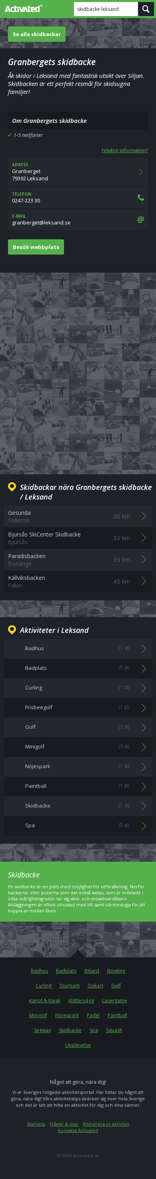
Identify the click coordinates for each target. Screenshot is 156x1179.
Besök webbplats (36, 247)
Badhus (39, 970)
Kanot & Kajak (44, 1000)
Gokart (95, 985)
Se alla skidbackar (37, 34)
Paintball (117, 1015)
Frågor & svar (64, 1124)
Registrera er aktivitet (106, 1124)
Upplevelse (78, 1045)
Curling (44, 985)
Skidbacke (70, 1030)
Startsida (36, 1124)
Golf (116, 985)
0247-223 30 (26, 197)
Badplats (66, 970)
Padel (93, 1015)
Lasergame (114, 1000)
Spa (94, 1030)
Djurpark (70, 985)
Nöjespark (67, 1015)
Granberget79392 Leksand (30, 172)
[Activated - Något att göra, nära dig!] (22, 8)
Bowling (116, 970)
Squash (114, 1030)
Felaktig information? (125, 150)
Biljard (91, 970)
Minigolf (38, 1015)
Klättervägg (81, 1000)
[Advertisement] (78, 367)
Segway (42, 1030)
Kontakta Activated (78, 1130)
